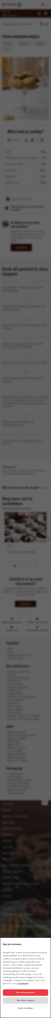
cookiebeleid (23, 983)
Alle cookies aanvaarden (25, 992)
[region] (25, 977)
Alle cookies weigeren (25, 1000)
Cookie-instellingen (25, 1008)
